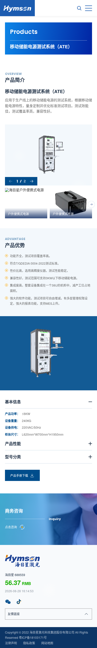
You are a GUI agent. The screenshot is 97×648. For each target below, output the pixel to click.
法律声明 (11, 643)
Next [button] (89, 154)
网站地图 (47, 643)
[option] (48, 154)
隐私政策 (29, 643)
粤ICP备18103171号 (33, 637)
